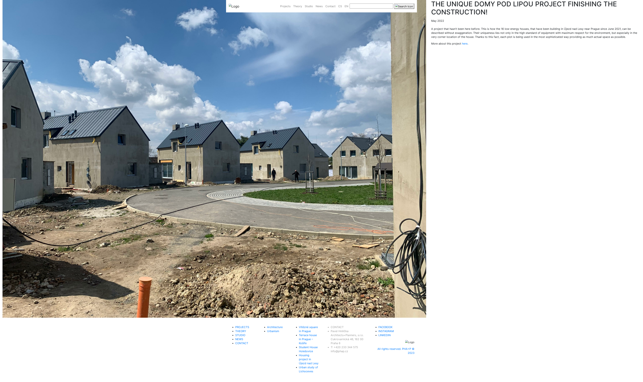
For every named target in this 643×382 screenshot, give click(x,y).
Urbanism (273, 331)
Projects (242, 327)
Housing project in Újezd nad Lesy (308, 359)
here (465, 43)
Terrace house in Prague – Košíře (308, 339)
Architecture (275, 327)
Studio (240, 335)
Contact (241, 343)
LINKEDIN (384, 335)
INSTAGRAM (386, 331)
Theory (240, 331)
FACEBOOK (385, 327)
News (239, 339)
